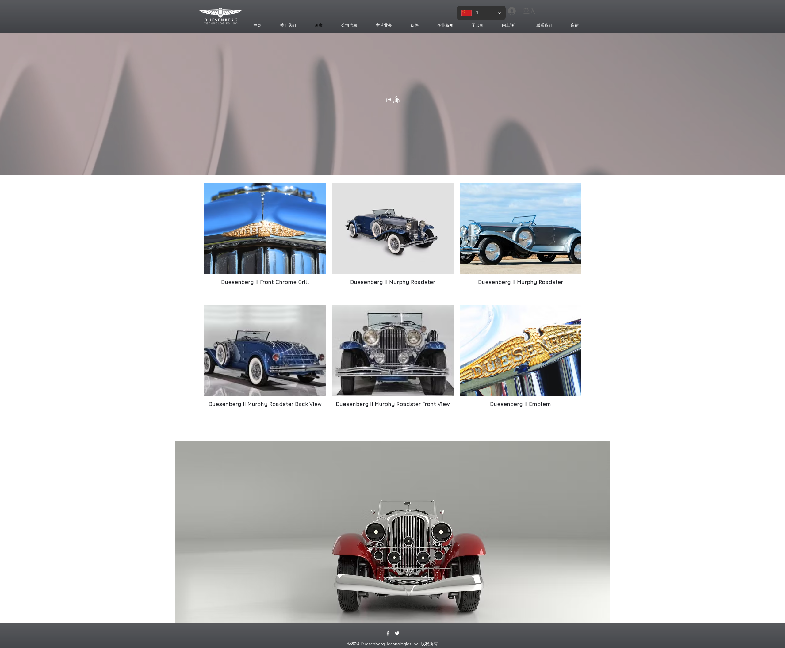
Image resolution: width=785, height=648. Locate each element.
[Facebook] (388, 633)
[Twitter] (397, 633)
